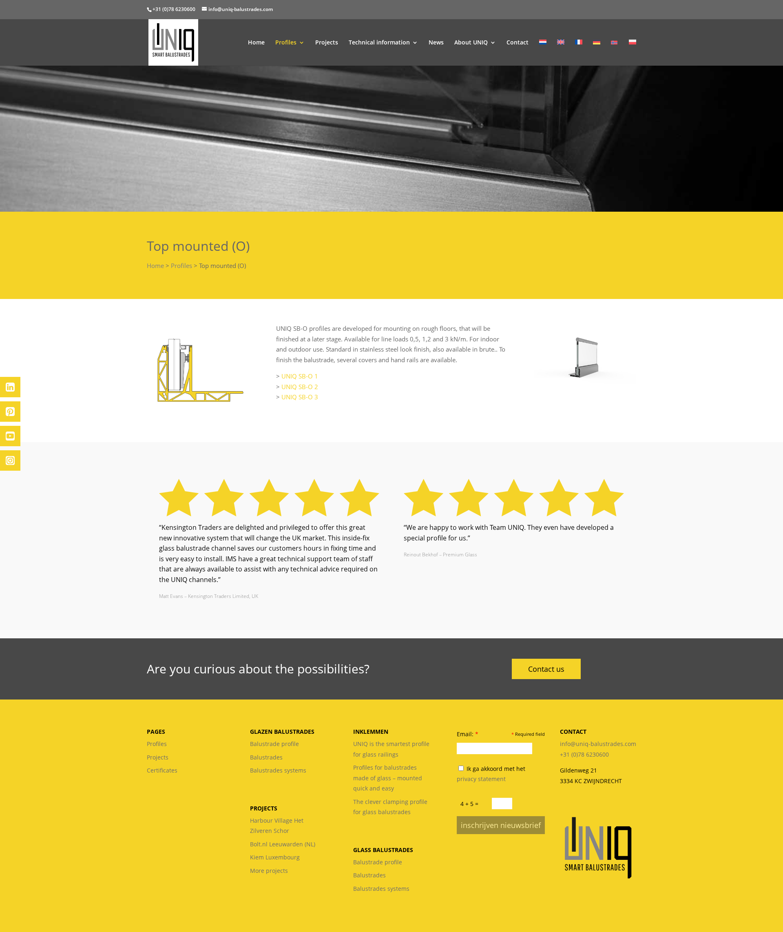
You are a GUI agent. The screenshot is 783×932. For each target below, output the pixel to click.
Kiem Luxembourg (275, 857)
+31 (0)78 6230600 (174, 9)
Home (256, 43)
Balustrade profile (274, 744)
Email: (467, 734)
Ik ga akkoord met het (491, 774)
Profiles (285, 43)
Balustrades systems (278, 770)
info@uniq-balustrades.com (598, 744)
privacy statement (481, 779)
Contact (518, 43)
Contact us (546, 669)
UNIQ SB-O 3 (299, 397)
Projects (326, 43)
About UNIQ (471, 43)
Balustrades (266, 757)
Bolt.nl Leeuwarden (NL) (282, 844)
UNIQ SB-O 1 (299, 376)
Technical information (379, 43)
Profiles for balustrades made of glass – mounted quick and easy (387, 778)
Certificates (162, 770)
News (436, 43)
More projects (269, 870)
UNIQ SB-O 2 (299, 387)
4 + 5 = (469, 804)
